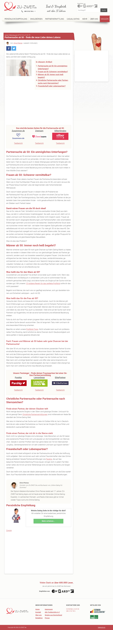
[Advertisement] (38, 107)
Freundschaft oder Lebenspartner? (52, 86)
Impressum (49, 609)
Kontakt (38, 612)
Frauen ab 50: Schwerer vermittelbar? (53, 72)
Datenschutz (101, 627)
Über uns (38, 615)
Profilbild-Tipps (32, 329)
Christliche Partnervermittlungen (35, 414)
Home (6, 35)
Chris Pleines (18, 43)
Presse (47, 618)
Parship (49, 459)
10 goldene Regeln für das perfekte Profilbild (43, 283)
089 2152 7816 (70, 611)
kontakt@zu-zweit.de (72, 609)
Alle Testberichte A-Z (52, 612)
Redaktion (39, 618)
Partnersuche (13, 35)
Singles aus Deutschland (53, 615)
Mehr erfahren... (48, 521)
